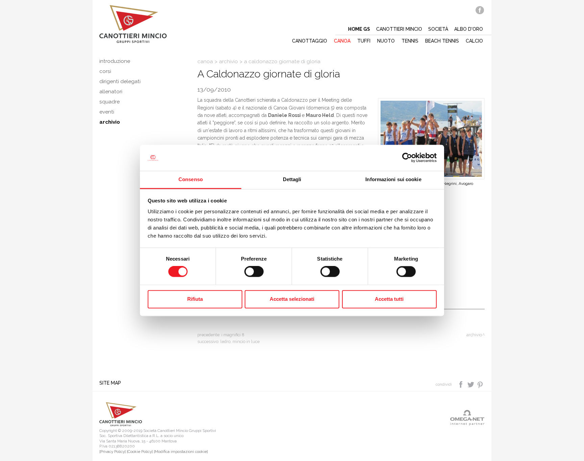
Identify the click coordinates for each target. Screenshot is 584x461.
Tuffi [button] (363, 41)
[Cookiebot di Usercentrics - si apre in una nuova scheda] (407, 158)
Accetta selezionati (292, 299)
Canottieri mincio (399, 29)
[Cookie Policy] (140, 451)
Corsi (105, 71)
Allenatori (110, 91)
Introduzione (114, 61)
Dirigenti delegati (120, 81)
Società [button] (438, 29)
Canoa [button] (342, 41)
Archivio (109, 122)
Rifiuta (195, 299)
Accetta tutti (389, 299)
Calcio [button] (474, 41)
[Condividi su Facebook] (461, 384)
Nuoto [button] (386, 41)
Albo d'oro (468, 29)
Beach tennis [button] (442, 41)
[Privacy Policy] (112, 451)
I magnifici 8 (232, 334)
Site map (110, 383)
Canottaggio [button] (309, 41)
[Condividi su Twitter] (471, 384)
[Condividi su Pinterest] (480, 384)
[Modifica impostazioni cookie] (181, 451)
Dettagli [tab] (292, 179)
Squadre (109, 101)
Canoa (205, 61)
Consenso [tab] (190, 179)
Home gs (359, 29)
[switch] (254, 271)
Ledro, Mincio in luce (240, 341)
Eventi (106, 112)
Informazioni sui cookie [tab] (393, 179)
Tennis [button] (410, 41)
